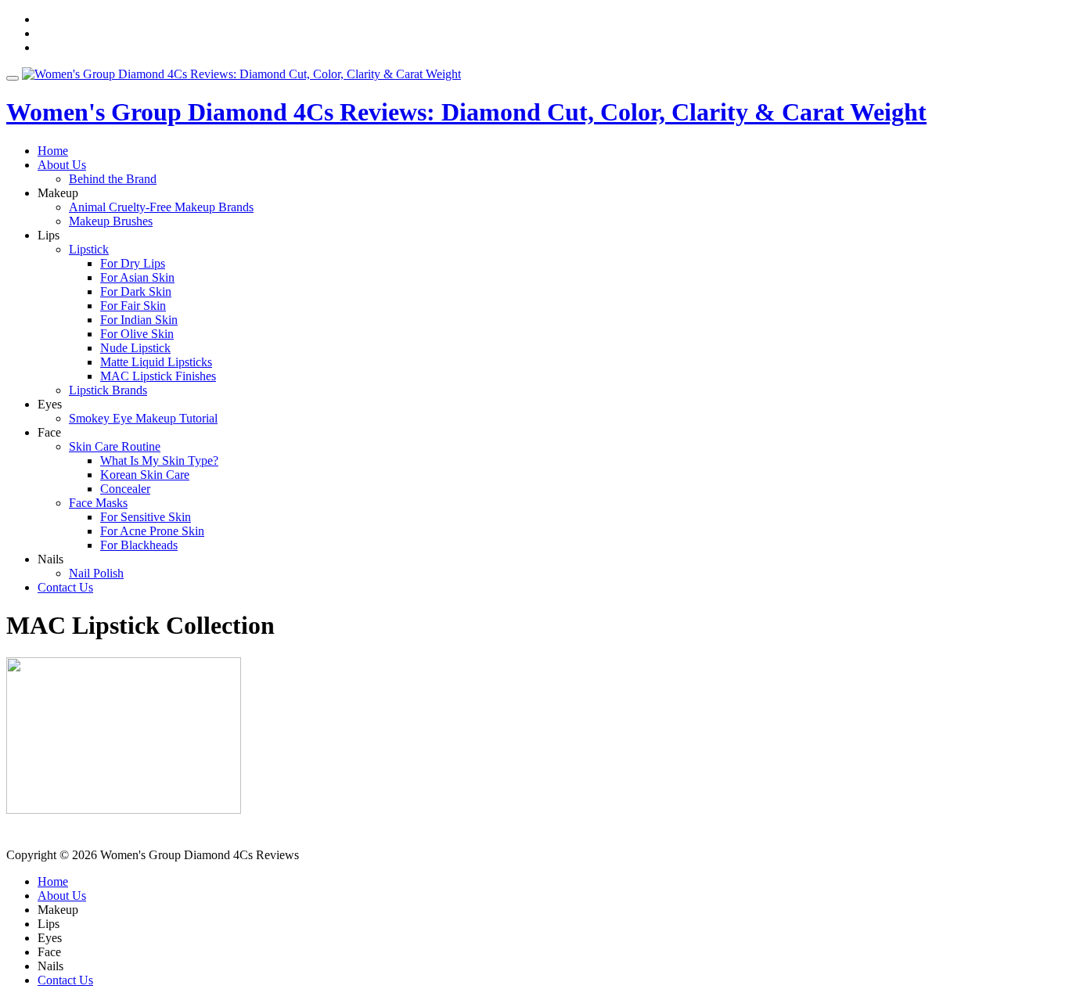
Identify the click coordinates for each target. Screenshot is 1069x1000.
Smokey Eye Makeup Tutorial (143, 418)
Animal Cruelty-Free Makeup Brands (161, 207)
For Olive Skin (137, 333)
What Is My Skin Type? (159, 460)
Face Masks (98, 502)
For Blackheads (139, 545)
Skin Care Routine (114, 446)
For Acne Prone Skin (152, 531)
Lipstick (89, 249)
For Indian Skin (139, 319)
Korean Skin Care (144, 474)
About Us (62, 164)
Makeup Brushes (111, 221)
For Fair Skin (133, 305)
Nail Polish (96, 573)
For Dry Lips (132, 263)
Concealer (125, 488)
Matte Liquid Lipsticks (156, 362)
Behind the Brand (113, 178)
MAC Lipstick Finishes (158, 376)
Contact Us (65, 587)
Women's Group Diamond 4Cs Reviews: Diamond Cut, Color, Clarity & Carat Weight (466, 112)
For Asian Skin (137, 277)
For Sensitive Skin (145, 516)
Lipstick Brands (108, 390)
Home (53, 150)
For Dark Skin (135, 291)
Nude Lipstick (135, 347)
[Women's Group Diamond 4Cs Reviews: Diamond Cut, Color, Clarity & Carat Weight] (241, 74)
